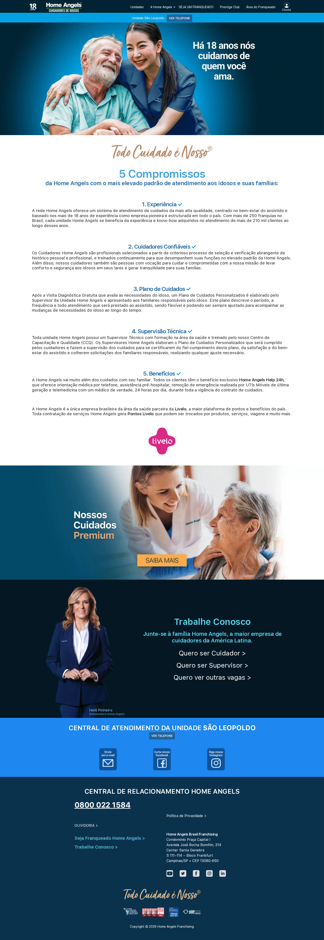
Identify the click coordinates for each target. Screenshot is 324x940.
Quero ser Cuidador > (212, 653)
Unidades (137, 7)
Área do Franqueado (261, 7)
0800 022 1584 (102, 804)
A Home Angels (161, 7)
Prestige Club (230, 7)
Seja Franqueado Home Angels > (109, 838)
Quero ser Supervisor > (212, 665)
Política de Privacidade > (186, 816)
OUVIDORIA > (86, 825)
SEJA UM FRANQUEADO (196, 7)
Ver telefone (179, 18)
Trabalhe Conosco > (96, 847)
